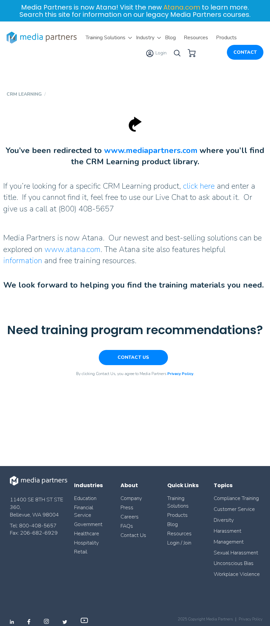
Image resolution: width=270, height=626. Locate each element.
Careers (130, 516)
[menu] (161, 38)
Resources (179, 533)
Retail (81, 551)
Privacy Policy (250, 619)
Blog (172, 524)
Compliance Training (236, 498)
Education (85, 498)
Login (160, 53)
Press (127, 507)
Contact (245, 52)
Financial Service (83, 511)
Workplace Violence (237, 574)
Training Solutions (178, 502)
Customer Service (234, 509)
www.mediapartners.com (151, 150)
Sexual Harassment (236, 552)
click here (199, 186)
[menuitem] (107, 38)
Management (229, 542)
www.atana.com (72, 249)
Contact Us (133, 535)
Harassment (227, 531)
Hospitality (86, 543)
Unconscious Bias (234, 563)
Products (177, 515)
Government (88, 524)
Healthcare (86, 533)
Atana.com (181, 7)
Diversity (224, 520)
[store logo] (43, 38)
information (22, 260)
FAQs (127, 526)
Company (131, 498)
